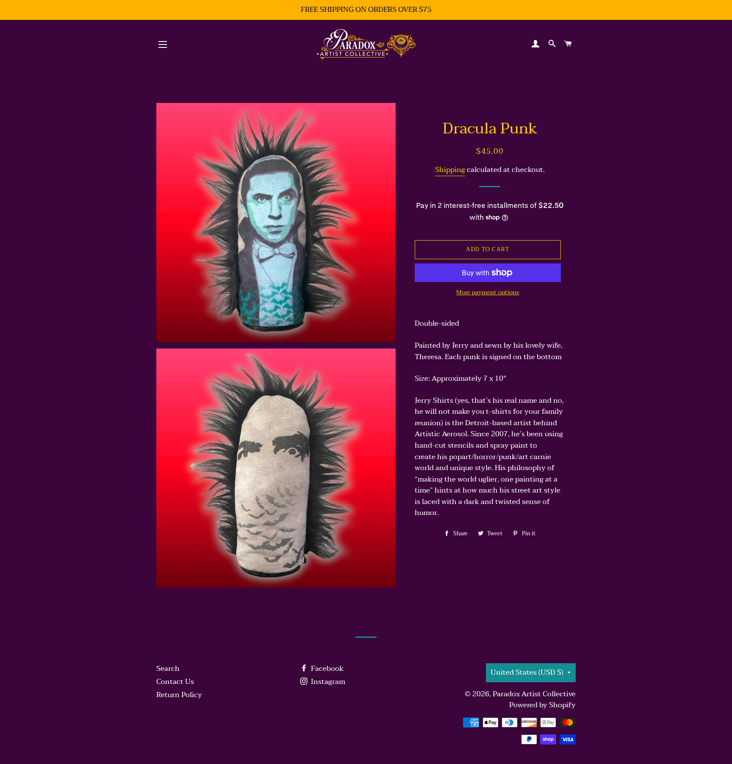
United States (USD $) (527, 672)
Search (168, 668)
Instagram (327, 681)
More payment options (487, 292)
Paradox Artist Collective (534, 694)
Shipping (450, 169)
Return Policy (179, 695)
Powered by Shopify (542, 705)
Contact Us (175, 681)
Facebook (326, 668)
